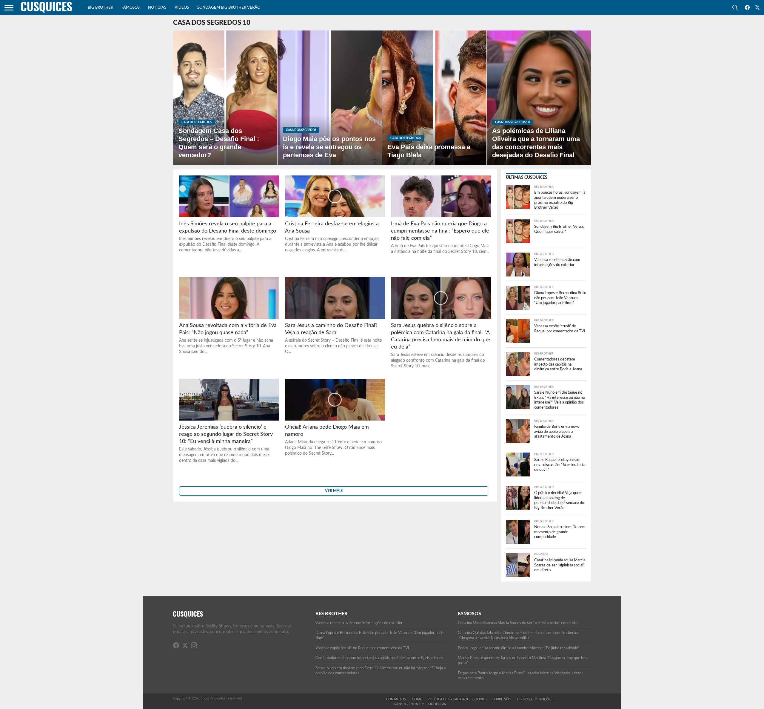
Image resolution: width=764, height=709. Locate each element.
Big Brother (100, 8)
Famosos (130, 8)
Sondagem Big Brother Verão (228, 8)
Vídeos (182, 8)
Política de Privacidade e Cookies (457, 699)
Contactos (396, 699)
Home (417, 699)
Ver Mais (334, 491)
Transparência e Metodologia (419, 704)
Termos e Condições (534, 699)
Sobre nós (501, 699)
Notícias (157, 8)
